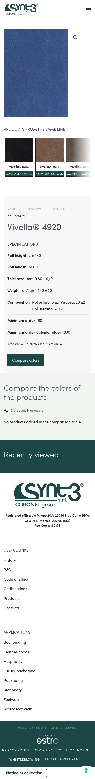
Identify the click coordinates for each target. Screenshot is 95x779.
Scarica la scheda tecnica (34, 344)
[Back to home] (21, 9)
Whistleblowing (25, 759)
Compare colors (19, 174)
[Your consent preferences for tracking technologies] (86, 770)
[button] (88, 9)
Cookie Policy (48, 750)
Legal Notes (77, 750)
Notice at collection (24, 772)
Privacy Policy (16, 750)
